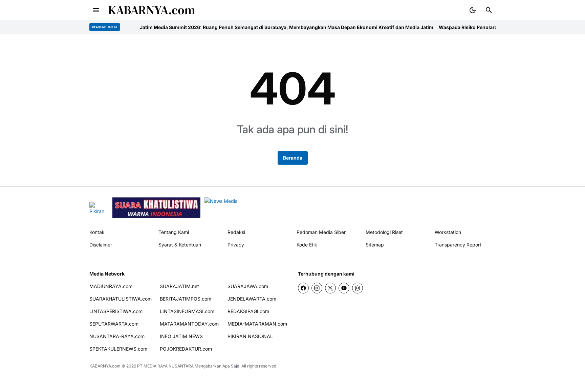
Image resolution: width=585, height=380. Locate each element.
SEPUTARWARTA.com (113, 324)
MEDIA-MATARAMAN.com (257, 324)
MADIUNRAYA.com (110, 286)
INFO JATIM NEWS (181, 336)
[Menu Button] (96, 10)
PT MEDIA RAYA (152, 366)
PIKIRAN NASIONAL (250, 336)
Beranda (292, 158)
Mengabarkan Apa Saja (217, 366)
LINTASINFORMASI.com (187, 311)
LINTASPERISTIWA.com (116, 311)
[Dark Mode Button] (472, 10)
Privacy (236, 244)
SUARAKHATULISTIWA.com (120, 299)
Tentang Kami (173, 232)
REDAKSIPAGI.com (248, 311)
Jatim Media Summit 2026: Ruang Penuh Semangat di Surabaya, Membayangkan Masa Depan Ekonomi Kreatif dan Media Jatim (275, 27)
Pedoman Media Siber (321, 232)
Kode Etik (307, 244)
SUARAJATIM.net (179, 286)
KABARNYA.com (151, 10)
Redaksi (236, 232)
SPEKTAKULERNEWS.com (118, 349)
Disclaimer (100, 244)
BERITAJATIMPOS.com (185, 299)
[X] (330, 288)
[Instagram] (316, 288)
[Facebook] (303, 288)
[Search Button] (489, 10)
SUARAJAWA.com (248, 286)
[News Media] (247, 207)
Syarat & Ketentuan (179, 244)
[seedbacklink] (156, 207)
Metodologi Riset (384, 232)
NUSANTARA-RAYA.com (117, 336)
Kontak (97, 232)
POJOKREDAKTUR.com (186, 349)
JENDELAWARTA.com (252, 299)
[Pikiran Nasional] (98, 207)
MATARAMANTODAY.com (189, 324)
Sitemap (375, 244)
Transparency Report (458, 244)
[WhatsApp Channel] (357, 288)
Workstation (448, 232)
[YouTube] (344, 288)
